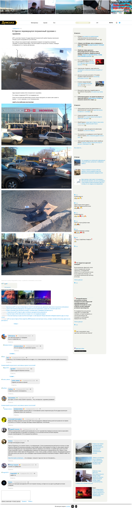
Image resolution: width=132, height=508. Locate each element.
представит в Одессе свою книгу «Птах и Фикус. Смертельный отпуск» (90, 122)
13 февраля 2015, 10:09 (29, 380)
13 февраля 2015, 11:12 (32, 409)
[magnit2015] (5, 472)
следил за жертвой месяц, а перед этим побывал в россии (90, 55)
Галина (10, 441)
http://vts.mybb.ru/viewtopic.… (16, 458)
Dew (8, 357)
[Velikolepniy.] (4, 339)
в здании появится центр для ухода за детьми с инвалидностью (90, 143)
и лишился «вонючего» (90, 98)
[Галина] (4, 444)
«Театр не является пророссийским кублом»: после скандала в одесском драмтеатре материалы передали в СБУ (92, 171)
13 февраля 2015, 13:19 (20, 441)
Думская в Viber (80, 348)
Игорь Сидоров (13, 465)
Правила (24, 501)
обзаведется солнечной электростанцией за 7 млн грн (90, 70)
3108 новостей (7, 287)
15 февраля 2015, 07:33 (20, 482)
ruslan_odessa (16, 380)
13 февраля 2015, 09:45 (18, 357)
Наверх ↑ (16, 323)
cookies (68, 506)
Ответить (10, 342)
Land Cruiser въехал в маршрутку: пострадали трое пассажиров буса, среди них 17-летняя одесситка (33, 308)
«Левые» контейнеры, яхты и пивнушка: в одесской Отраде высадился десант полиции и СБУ (13, 12)
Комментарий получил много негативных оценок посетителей (18, 365)
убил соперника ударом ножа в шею (90, 136)
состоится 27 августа (89, 130)
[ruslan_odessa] (5, 379)
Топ (54, 22)
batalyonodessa (18, 346)
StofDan (10, 389)
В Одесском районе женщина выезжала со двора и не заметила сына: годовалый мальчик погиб (25, 301)
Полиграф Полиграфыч (15, 419)
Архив (45, 22)
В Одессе (80, 36)
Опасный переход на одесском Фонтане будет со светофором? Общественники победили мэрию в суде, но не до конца (35, 316)
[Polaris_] (4, 485)
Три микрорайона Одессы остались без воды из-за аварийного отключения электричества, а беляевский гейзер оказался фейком (97, 12)
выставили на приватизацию (90, 36)
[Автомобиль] (4, 400)
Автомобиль (12, 398)
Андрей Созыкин (14, 429)
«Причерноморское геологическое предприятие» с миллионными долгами (88, 38)
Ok (72, 506)
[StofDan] (4, 388)
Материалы (34, 22)
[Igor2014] (6, 368)
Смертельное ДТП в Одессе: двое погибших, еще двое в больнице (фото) (27, 312)
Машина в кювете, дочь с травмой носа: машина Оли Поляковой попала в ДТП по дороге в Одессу (8, 301)
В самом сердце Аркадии (84, 82)
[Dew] (3, 356)
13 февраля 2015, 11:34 (29, 429)
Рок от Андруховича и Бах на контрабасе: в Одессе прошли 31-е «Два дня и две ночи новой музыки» (98, 492)
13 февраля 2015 (15, 28)
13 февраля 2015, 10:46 (22, 389)
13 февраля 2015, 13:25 (28, 465)
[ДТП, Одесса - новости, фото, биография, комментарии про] (2, 283)
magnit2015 (13, 473)
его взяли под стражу (97, 92)
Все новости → (78, 148)
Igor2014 (13, 369)
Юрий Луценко (82, 122)
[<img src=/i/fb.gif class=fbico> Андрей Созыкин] (4, 432)
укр (97, 22)
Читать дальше (78, 280)
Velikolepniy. (11, 336)
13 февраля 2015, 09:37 (24, 336)
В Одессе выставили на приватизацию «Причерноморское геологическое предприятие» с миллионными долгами (97, 448)
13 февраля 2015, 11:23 (31, 419)
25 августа (77, 105)
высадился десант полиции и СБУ (91, 45)
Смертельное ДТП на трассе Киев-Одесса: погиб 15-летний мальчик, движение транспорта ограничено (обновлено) (37, 307)
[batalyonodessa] (7, 345)
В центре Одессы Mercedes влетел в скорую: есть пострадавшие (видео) (26, 314)
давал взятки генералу (95, 98)
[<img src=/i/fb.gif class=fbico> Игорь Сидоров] (4, 468)
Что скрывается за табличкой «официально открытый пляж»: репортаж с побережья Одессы (93, 162)
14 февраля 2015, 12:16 (26, 473)
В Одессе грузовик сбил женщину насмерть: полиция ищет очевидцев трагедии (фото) (29, 310)
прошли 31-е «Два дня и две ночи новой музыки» (86, 63)
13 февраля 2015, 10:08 (32, 346)
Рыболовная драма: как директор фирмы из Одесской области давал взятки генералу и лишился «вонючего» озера (69, 12)
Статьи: (77, 157)
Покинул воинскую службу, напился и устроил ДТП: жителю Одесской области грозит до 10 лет (42, 301)
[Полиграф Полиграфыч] (4, 422)
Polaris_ (10, 482)
